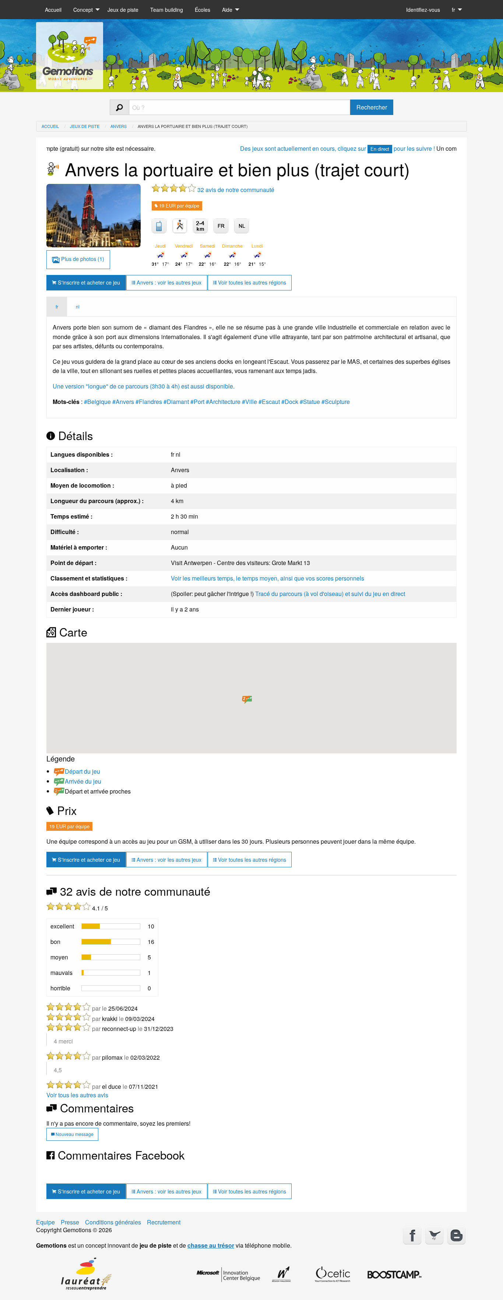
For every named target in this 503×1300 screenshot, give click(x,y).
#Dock (289, 401)
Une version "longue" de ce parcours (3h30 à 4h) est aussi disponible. (144, 386)
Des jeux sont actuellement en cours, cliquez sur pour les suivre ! (309, 148)
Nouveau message (74, 1134)
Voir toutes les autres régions (251, 282)
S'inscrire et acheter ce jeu (88, 282)
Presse (70, 1222)
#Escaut (269, 401)
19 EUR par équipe (178, 205)
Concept (83, 9)
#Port (197, 401)
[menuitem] (53, 9)
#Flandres (149, 401)
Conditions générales (113, 1222)
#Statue (310, 401)
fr (453, 9)
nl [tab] (78, 306)
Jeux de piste (123, 9)
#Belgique (97, 401)
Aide (227, 9)
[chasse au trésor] (69, 53)
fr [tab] (57, 306)
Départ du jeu (82, 771)
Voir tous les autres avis (77, 1095)
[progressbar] (110, 926)
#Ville (249, 401)
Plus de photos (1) (82, 258)
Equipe (45, 1222)
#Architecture (223, 401)
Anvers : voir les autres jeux (168, 282)
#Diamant (176, 401)
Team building (166, 9)
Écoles (202, 9)
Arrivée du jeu (83, 781)
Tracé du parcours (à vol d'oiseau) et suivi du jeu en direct (330, 593)
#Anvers (123, 401)
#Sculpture (335, 401)
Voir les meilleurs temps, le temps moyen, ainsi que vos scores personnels (267, 578)
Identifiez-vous (423, 9)
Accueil (53, 9)
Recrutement (163, 1222)
